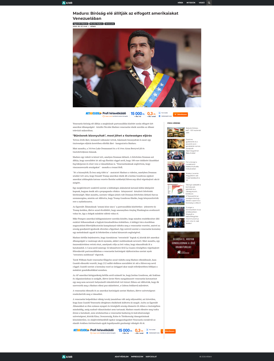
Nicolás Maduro (96, 24)
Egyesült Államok (81, 24)
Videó (202, 3)
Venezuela (109, 24)
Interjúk (191, 3)
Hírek (180, 3)
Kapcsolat (151, 357)
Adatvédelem (122, 357)
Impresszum (137, 357)
